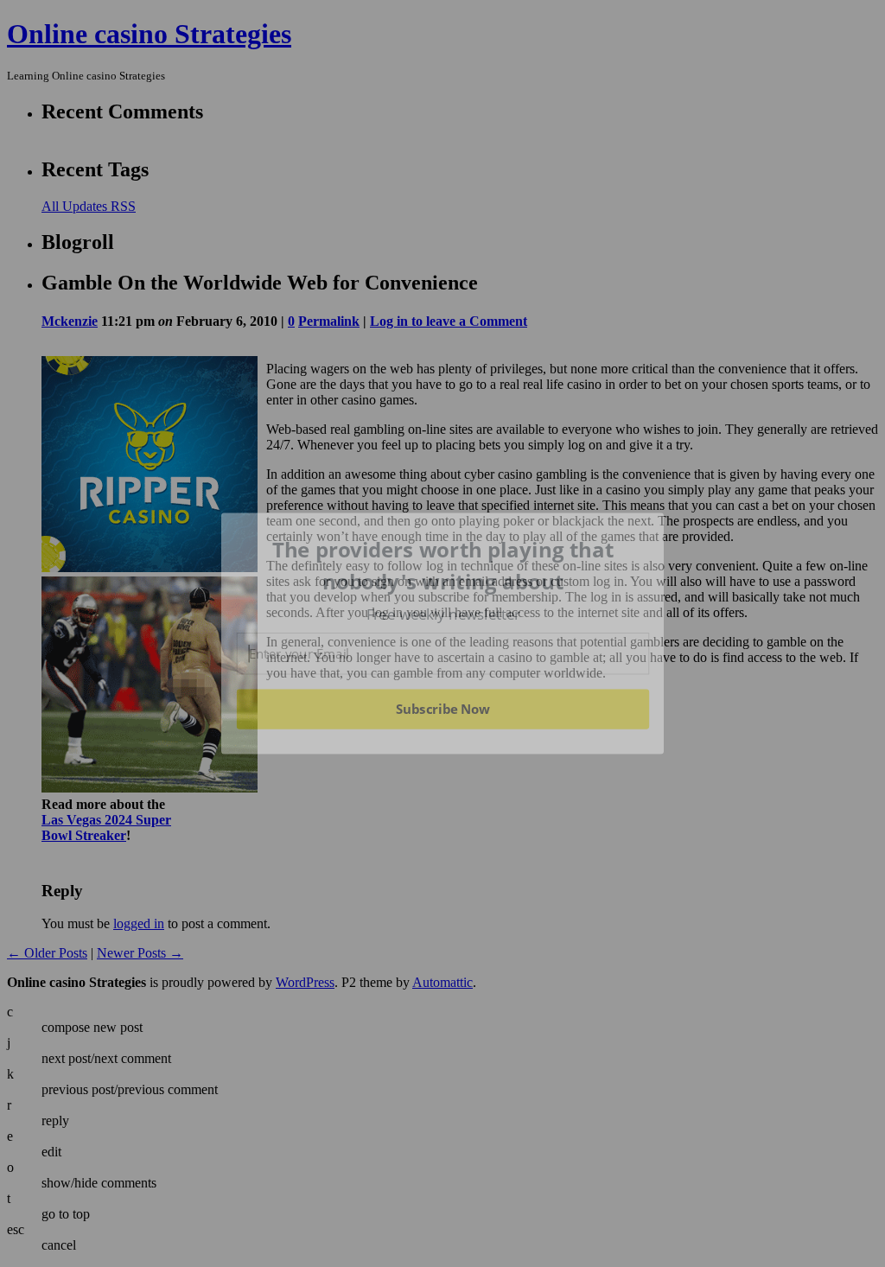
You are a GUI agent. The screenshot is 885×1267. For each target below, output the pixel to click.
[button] (443, 565)
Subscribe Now (442, 709)
